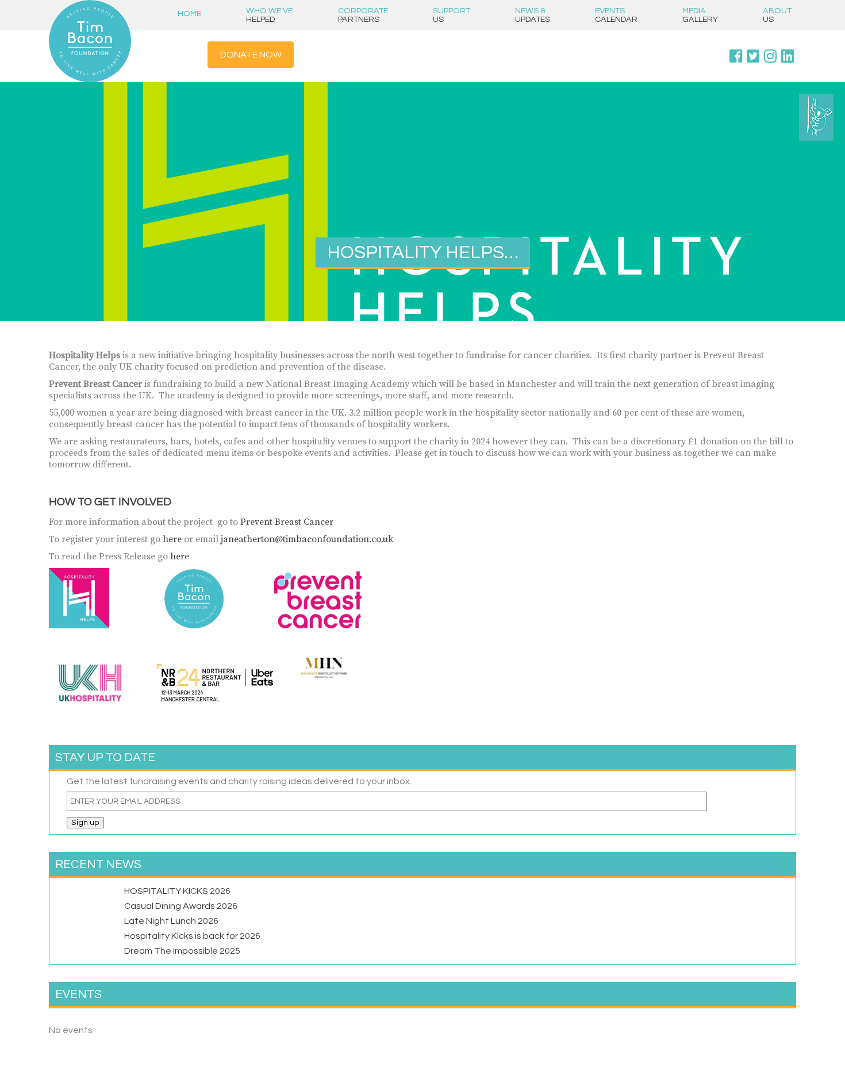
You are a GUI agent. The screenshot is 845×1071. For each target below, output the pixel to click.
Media (700, 15)
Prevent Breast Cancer (286, 522)
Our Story (778, 64)
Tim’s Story (778, 45)
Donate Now (251, 54)
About (777, 15)
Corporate (363, 15)
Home (189, 13)
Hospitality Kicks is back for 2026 (192, 936)
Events (616, 15)
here (173, 539)
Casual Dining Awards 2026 (180, 906)
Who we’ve (269, 15)
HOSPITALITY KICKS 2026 (177, 891)
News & (532, 15)
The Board (778, 84)
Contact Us (778, 104)
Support (451, 15)
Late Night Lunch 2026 (171, 921)
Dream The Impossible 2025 (182, 950)
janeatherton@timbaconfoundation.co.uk (307, 539)
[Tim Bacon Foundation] (107, 41)
